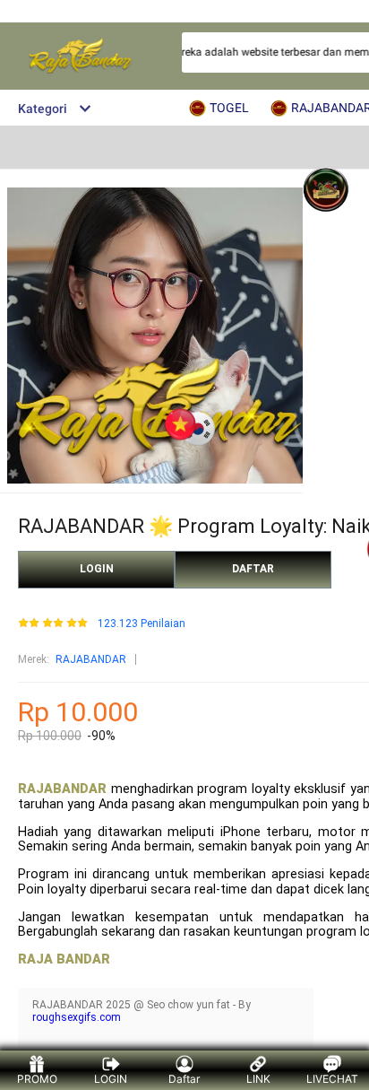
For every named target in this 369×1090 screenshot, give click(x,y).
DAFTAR (253, 568)
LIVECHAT (332, 1079)
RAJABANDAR (91, 659)
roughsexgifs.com (76, 1017)
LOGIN (97, 568)
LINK (258, 1079)
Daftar (184, 1079)
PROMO (37, 1079)
